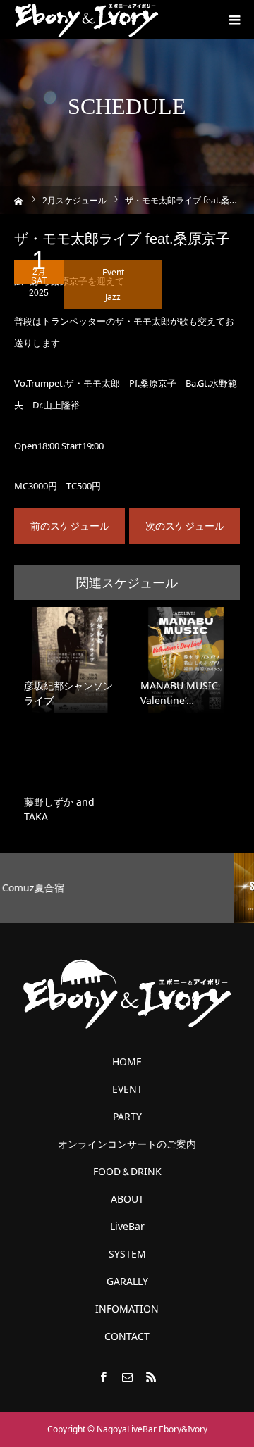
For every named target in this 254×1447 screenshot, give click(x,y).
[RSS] (151, 1377)
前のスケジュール (69, 525)
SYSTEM (127, 1254)
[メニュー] (234, 19)
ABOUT (127, 1199)
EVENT (127, 1089)
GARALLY (127, 1281)
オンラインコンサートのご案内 (127, 1144)
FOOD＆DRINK (127, 1172)
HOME (127, 1062)
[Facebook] (103, 1377)
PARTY (127, 1117)
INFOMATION (127, 1309)
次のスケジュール (184, 525)
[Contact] (127, 1377)
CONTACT (127, 1336)
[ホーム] (18, 199)
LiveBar (127, 1227)
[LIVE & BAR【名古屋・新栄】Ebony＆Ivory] (86, 19)
